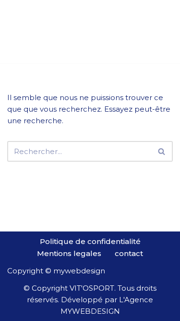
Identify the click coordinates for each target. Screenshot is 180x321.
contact (129, 253)
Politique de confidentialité (90, 241)
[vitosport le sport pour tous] (31, 31)
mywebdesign (79, 270)
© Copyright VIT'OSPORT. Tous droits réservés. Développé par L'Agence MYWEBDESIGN (90, 299)
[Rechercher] (162, 151)
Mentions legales (69, 253)
